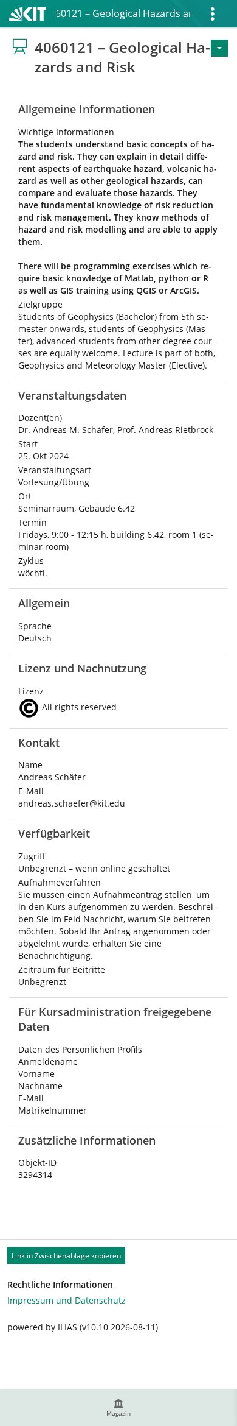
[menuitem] (118, 1407)
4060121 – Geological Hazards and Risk (123, 13)
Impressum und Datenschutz (66, 1300)
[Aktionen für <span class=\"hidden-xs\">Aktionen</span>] (219, 48)
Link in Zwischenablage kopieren (66, 1256)
